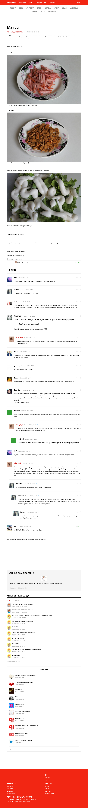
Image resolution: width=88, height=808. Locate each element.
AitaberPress (19, 718)
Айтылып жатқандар (18, 596)
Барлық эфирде (12, 661)
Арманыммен (16, 655)
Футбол (48, 8)
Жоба (45, 2)
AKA (15, 278)
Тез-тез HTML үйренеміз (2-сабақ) (22, 604)
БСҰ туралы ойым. (18, 638)
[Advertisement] (44, 555)
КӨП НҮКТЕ (15, 644)
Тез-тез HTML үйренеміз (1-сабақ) (22, 610)
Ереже (47, 789)
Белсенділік (11, 794)
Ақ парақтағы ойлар (22, 711)
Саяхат (35, 11)
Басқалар (52, 11)
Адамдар (39, 2)
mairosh (17, 411)
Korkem (17, 290)
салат (21, 259)
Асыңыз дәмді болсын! (15, 32)
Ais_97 (16, 352)
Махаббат (30, 8)
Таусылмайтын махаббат (24, 682)
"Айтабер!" (10, 799)
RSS (26, 588)
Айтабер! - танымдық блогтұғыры (27, 726)
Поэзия (13, 8)
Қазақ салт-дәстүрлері (23, 740)
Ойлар (65, 8)
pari (15, 302)
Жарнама (48, 791)
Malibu (11, 259)
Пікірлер (9, 600)
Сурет (56, 8)
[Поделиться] (29, 262)
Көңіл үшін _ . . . (20, 689)
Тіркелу (47, 778)
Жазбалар (22, 2)
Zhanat (16, 378)
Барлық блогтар (13, 749)
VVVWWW (17, 316)
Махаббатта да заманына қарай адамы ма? (26, 649)
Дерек (42, 11)
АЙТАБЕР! (11, 2)
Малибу (16, 259)
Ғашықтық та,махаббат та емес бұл (23, 632)
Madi (15, 526)
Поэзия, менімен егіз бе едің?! (25, 675)
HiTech (39, 8)
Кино (21, 8)
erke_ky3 (20, 262)
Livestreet (11, 801)
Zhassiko (17, 390)
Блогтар (30, 2)
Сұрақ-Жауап (49, 794)
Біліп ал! (52, 2)
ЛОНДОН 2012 (19, 704)
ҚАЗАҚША (15, 627)
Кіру (78, 2)
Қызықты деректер (21, 733)
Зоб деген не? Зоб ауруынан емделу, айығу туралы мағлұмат (32, 615)
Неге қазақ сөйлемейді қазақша (22, 621)
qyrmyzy (17, 366)
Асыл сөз (74, 8)
